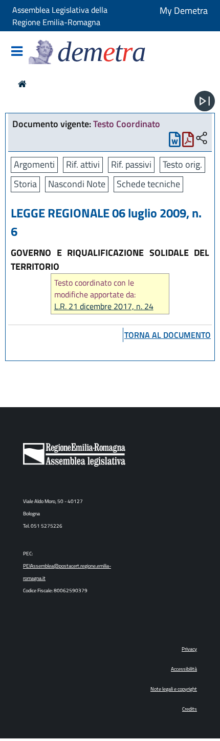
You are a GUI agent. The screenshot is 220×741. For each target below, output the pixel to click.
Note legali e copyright (173, 689)
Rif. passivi (131, 164)
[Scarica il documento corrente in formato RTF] (175, 142)
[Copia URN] (201, 139)
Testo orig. (182, 164)
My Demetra (184, 10)
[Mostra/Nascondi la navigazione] (17, 52)
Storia (25, 184)
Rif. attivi (83, 164)
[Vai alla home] (22, 84)
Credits (189, 709)
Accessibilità (184, 669)
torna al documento (167, 335)
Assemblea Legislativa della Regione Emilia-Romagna (59, 16)
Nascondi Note (76, 184)
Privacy (189, 649)
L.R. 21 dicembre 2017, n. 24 (103, 306)
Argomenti (34, 164)
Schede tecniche (148, 184)
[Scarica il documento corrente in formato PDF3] (188, 142)
